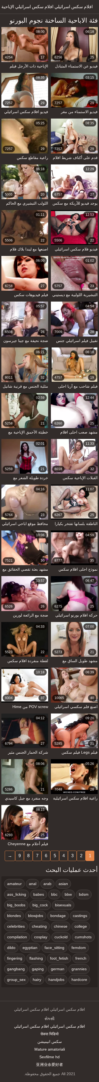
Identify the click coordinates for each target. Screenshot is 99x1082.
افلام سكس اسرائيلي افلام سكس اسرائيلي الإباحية (47, 6)
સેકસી (49, 1018)
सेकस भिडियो (49, 1034)
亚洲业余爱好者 (49, 1064)
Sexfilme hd (49, 1057)
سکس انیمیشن (49, 1041)
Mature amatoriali (49, 1049)
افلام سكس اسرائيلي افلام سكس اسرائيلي (49, 1026)
